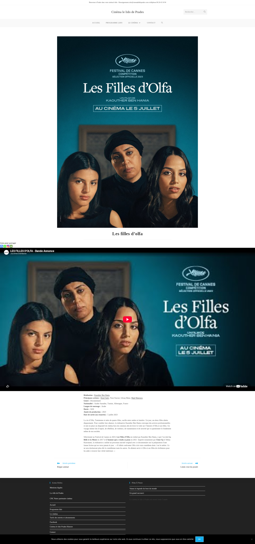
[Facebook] (1, 246)
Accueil (53, 505)
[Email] (11, 246)
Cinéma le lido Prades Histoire (61, 527)
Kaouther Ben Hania (102, 395)
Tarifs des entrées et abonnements (62, 518)
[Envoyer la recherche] (204, 12)
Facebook (53, 522)
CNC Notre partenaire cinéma (61, 499)
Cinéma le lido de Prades (127, 12)
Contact (53, 532)
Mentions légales (56, 488)
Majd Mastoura (137, 398)
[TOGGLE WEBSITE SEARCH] (162, 23)
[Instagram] (8, 246)
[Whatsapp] (4, 246)
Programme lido (56, 509)
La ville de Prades (56, 493)
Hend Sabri (105, 398)
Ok (199, 539)
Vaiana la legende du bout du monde (143, 489)
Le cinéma (54, 514)
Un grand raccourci (136, 493)
